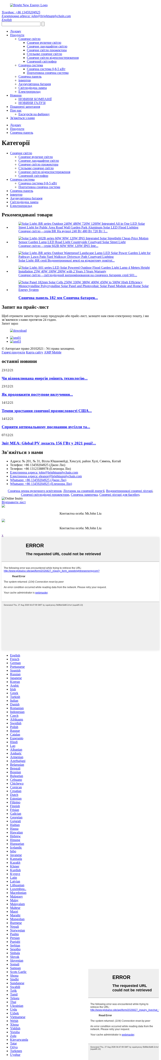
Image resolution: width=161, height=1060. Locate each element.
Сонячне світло (29, 39)
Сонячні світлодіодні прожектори (45, 494)
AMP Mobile (52, 352)
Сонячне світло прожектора (47, 50)
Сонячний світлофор (42, 61)
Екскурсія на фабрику (34, 114)
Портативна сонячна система (48, 73)
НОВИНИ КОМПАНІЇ (35, 99)
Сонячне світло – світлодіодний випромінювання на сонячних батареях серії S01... (77, 275)
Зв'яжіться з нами (22, 118)
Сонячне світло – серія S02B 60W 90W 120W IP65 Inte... (58, 246)
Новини (16, 95)
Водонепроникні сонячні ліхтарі (129, 491)
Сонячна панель (30, 76)
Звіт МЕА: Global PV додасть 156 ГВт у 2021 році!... (49, 443)
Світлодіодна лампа (32, 88)
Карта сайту (34, 352)
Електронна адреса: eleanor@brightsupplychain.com (46, 476)
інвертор (24, 80)
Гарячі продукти (13, 352)
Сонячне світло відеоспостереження (53, 57)
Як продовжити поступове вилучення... (37, 394)
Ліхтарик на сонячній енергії (83, 491)
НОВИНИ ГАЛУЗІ (31, 103)
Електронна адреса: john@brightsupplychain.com (36, 16)
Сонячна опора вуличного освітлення (34, 491)
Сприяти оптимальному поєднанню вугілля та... (46, 427)
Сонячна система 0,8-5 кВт (46, 69)
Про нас (16, 110)
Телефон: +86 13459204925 (21, 12)
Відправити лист (14, 502)
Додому (15, 31)
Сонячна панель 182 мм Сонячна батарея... (58, 298)
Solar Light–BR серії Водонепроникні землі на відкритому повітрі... (66, 260)
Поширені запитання (25, 106)
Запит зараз (10, 323)
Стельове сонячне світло (44, 54)
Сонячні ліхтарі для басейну (119, 494)
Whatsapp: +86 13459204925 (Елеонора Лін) (41, 484)
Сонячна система (30, 65)
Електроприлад (29, 91)
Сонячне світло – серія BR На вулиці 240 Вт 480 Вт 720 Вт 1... (63, 231)
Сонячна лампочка (84, 494)
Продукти (17, 35)
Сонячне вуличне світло (44, 42)
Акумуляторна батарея (34, 84)
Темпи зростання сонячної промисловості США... (47, 411)
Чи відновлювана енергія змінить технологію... (45, 378)
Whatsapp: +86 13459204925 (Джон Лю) (38, 480)
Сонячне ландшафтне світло (47, 46)
